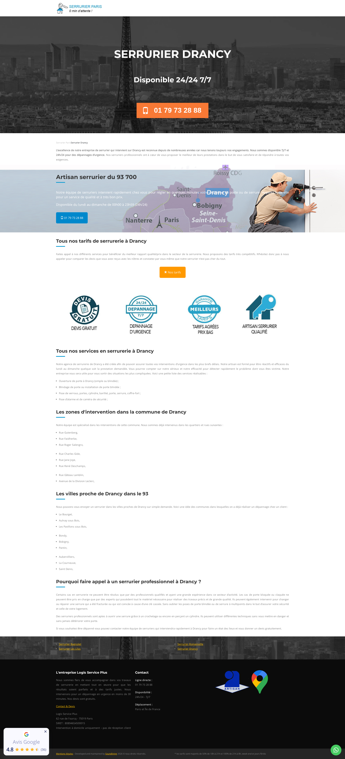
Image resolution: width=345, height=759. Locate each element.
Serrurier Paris (63, 142)
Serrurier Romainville (190, 644)
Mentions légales (64, 753)
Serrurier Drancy (188, 648)
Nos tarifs (174, 272)
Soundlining (111, 753)
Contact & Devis (65, 706)
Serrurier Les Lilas (70, 648)
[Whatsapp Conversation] (336, 750)
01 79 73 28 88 (177, 110)
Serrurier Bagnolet (70, 644)
